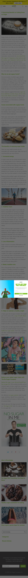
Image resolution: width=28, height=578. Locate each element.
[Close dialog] (27, 280)
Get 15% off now (21, 293)
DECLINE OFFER (21, 295)
